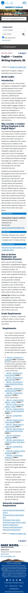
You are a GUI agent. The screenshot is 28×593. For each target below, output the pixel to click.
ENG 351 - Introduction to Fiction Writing (13, 374)
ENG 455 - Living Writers (14, 415)
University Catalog (14, 7)
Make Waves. (10, 545)
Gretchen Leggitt (17, 563)
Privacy (21, 585)
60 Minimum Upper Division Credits (14, 522)
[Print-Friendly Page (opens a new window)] (24, 53)
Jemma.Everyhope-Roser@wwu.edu (13, 228)
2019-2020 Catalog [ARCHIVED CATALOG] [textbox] (14, 19)
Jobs (6, 585)
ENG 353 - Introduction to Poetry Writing (14, 379)
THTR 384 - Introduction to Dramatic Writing (14, 390)
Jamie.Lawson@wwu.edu (8, 556)
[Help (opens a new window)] (25, 53)
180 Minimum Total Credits (11, 520)
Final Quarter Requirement (11, 530)
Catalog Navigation (9, 47)
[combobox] (14, 18)
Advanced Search (6, 40)
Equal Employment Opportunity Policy (14, 591)
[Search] (23, 34)
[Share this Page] (22, 53)
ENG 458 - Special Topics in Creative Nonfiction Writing (14, 430)
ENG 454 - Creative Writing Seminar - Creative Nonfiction (14, 410)
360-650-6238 (5, 554)
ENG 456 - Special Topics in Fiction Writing (14, 421)
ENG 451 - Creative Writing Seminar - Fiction (14, 401)
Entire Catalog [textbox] (8, 30)
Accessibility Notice (14, 588)
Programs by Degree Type (18, 67)
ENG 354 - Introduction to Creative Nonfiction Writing (14, 383)
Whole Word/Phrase (9, 37)
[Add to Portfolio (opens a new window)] (20, 53)
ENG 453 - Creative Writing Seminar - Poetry (14, 405)
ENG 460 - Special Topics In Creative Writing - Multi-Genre (14, 441)
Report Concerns (13, 585)
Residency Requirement (10, 525)
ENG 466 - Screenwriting (14, 446)
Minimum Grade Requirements (13, 527)
